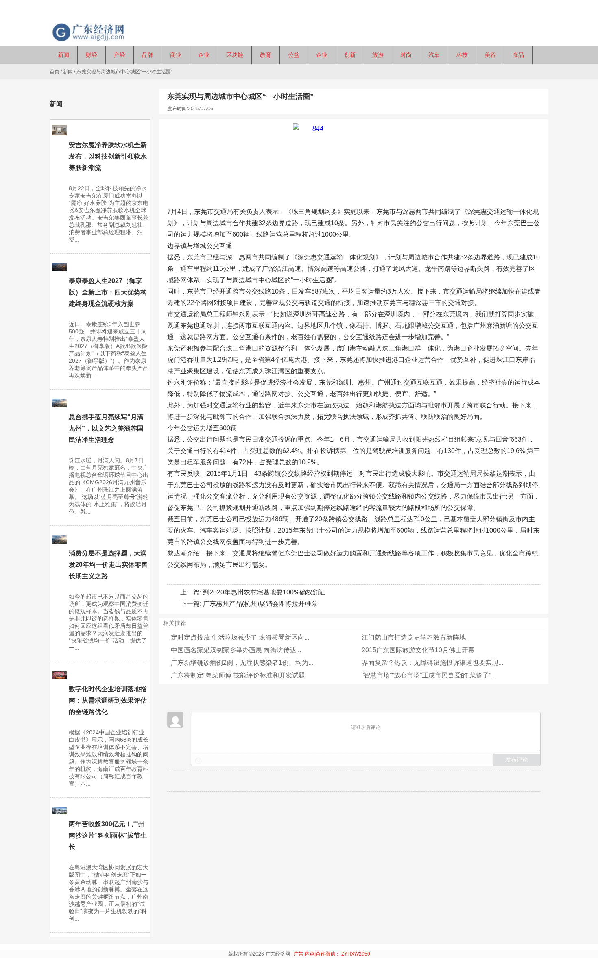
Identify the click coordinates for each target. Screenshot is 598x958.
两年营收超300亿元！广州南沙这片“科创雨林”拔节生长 (108, 835)
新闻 (68, 71)
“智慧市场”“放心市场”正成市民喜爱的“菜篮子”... (429, 675)
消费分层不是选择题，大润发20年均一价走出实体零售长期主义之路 (108, 564)
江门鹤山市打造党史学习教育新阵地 (414, 637)
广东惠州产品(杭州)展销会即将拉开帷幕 (260, 603)
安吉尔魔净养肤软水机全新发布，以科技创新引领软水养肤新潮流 (108, 156)
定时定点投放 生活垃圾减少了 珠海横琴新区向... (240, 637)
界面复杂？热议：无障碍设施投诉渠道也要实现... (432, 662)
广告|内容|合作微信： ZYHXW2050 (332, 954)
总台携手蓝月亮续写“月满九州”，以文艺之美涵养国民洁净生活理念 (106, 428)
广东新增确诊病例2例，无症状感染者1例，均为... (242, 662)
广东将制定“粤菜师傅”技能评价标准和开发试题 (238, 675)
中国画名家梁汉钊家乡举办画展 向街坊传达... (236, 650)
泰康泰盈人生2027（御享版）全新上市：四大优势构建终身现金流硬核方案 (108, 292)
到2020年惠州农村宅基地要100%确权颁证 (264, 592)
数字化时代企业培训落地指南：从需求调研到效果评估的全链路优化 (108, 700)
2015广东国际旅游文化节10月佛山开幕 (418, 650)
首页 (54, 71)
